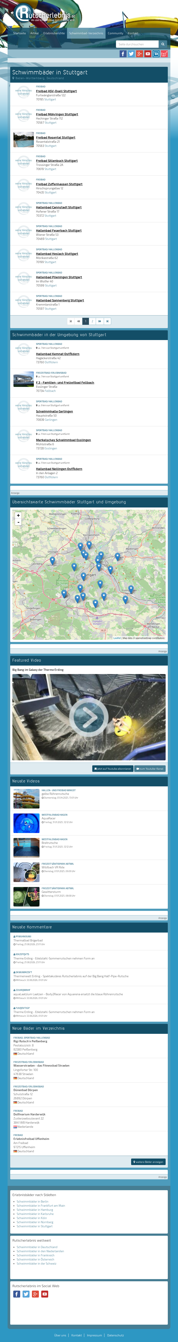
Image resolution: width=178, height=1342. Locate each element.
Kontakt (133, 33)
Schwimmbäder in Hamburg (35, 1209)
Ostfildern (51, 362)
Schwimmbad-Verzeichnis (86, 33)
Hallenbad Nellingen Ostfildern (59, 469)
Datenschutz (115, 1335)
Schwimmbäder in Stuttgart (35, 1226)
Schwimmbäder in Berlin (32, 1201)
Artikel (34, 33)
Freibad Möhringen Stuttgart (57, 114)
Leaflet (117, 638)
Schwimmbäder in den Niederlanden (40, 1251)
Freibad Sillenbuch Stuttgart (57, 160)
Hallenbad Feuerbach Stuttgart (59, 230)
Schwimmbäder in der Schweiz (36, 1263)
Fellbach (50, 391)
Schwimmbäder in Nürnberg (35, 1222)
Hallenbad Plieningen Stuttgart (59, 277)
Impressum (94, 1335)
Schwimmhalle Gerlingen (54, 411)
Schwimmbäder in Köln (32, 1218)
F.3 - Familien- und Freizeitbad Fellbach (65, 382)
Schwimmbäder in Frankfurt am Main (41, 1205)
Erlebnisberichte (54, 33)
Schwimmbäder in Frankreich (35, 1255)
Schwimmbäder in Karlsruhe (35, 1214)
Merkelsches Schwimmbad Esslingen (63, 440)
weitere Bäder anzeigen (149, 1161)
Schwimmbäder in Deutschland (37, 1247)
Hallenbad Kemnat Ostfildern (57, 354)
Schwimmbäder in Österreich (35, 1259)
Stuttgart (50, 99)
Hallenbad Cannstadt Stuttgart (59, 207)
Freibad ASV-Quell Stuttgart (56, 91)
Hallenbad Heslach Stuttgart (57, 253)
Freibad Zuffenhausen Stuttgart (59, 184)
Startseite (19, 33)
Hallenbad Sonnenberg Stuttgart (60, 300)
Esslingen (50, 448)
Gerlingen (51, 419)
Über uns (60, 1335)
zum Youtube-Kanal (151, 768)
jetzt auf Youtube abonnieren (114, 768)
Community (115, 33)
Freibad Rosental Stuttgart (55, 137)
